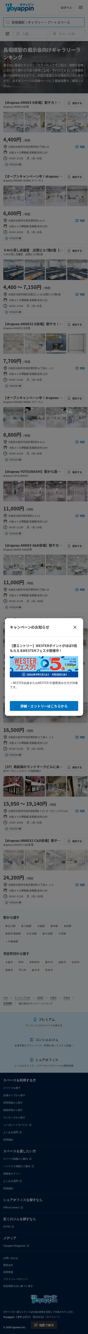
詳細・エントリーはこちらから (44, 705)
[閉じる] (75, 627)
